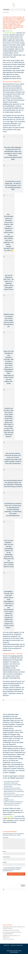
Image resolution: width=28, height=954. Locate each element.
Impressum (6, 945)
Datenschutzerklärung (17, 945)
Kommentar (6, 837)
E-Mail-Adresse (7, 856)
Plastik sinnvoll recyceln (8, 939)
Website (5, 862)
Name (4, 851)
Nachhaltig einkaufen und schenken (11, 930)
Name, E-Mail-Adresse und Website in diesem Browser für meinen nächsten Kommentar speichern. (12, 869)
